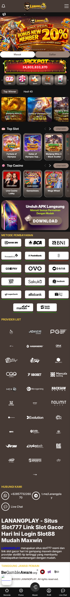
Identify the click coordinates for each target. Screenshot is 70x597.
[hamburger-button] (66, 6)
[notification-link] (3, 6)
